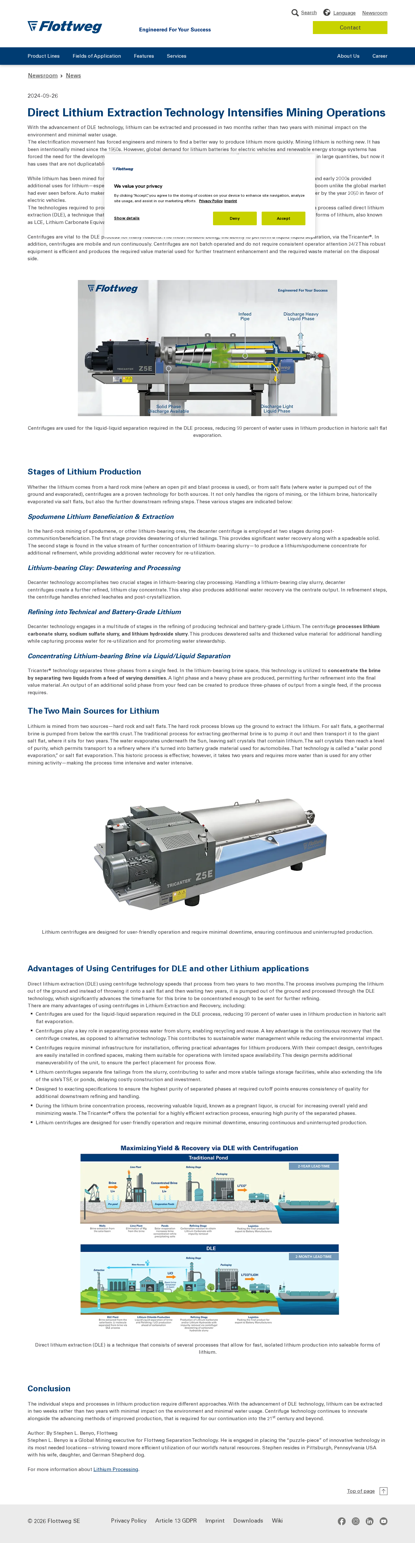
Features (144, 56)
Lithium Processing (115, 1469)
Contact (350, 27)
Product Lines (44, 56)
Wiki (277, 1520)
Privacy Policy (129, 1520)
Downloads (248, 1520)
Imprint (215, 1520)
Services (176, 56)
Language (344, 12)
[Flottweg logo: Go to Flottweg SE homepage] (65, 27)
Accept (283, 218)
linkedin (370, 1521)
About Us (348, 56)
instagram (356, 1521)
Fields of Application (97, 56)
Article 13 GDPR (176, 1520)
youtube (383, 1521)
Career (380, 56)
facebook (342, 1521)
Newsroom (374, 12)
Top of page (361, 1491)
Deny (235, 218)
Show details (127, 218)
